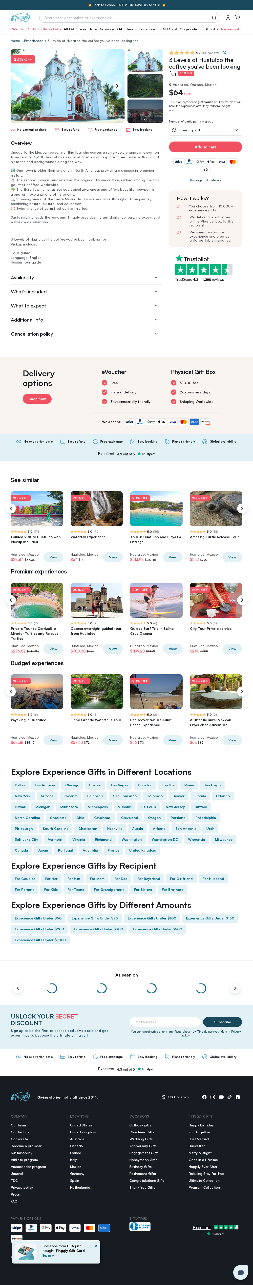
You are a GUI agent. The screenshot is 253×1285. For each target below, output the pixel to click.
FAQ (14, 1201)
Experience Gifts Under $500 (157, 929)
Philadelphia (205, 818)
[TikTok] (229, 1097)
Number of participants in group (191, 121)
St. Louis (148, 807)
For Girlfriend (181, 879)
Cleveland (129, 818)
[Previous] (11, 508)
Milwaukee (223, 839)
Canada (21, 850)
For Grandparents (109, 889)
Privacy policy (22, 1187)
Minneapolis (98, 807)
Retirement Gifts (142, 1173)
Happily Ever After (203, 1166)
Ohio (80, 818)
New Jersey (175, 807)
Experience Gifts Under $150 (210, 918)
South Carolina (55, 828)
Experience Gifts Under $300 (98, 929)
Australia (90, 850)
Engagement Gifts (144, 1153)
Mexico (76, 1166)
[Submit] (215, 17)
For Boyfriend (148, 879)
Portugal (65, 850)
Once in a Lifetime (203, 1160)
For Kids (51, 889)
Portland (178, 818)
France (113, 850)
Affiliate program (24, 1160)
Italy (73, 1160)
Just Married (199, 1139)
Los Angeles (45, 785)
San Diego (212, 785)
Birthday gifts (140, 1125)
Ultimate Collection (204, 1180)
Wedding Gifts (24, 29)
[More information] (224, 52)
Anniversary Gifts (143, 1146)
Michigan (42, 807)
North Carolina (27, 818)
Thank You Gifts (142, 1187)
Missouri (124, 807)
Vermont (55, 839)
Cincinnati (102, 818)
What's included (29, 291)
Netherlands (80, 1187)
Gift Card (169, 29)
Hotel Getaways (101, 29)
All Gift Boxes (75, 29)
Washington (132, 839)
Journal (17, 1173)
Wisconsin (196, 839)
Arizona (47, 796)
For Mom (97, 879)
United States (81, 1125)
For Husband (213, 879)
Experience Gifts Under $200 (39, 929)
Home (15, 41)
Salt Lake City (26, 839)
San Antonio (185, 828)
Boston (95, 785)
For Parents (24, 889)
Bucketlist (197, 1146)
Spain (74, 1180)
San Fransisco (125, 796)
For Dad (120, 879)
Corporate (188, 29)
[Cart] (237, 17)
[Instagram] (213, 1097)
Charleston (87, 828)
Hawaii (20, 807)
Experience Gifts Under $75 (94, 918)
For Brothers (172, 889)
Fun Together (200, 1132)
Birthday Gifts (49, 29)
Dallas (20, 785)
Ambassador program (28, 1166)
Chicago (72, 785)
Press (15, 1194)
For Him (73, 879)
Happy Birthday (201, 1125)
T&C (14, 1180)
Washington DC (165, 839)
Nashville (114, 828)
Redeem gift (231, 29)
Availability (22, 277)
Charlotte (58, 818)
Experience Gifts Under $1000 (40, 940)
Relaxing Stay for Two (206, 1173)
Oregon (154, 818)
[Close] (96, 1253)
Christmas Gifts (141, 1132)
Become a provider (26, 1146)
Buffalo (201, 807)
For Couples (25, 879)
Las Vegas (119, 785)
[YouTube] (221, 1097)
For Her (51, 879)
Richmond (103, 839)
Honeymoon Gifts (143, 1160)
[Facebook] (204, 1097)
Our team (18, 1125)
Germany (77, 1173)
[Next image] (145, 120)
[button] (127, 29)
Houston (145, 785)
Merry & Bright (200, 1153)
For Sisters (143, 889)
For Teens (75, 889)
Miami (189, 785)
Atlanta (159, 828)
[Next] (117, 86)
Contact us (20, 1132)
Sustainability (21, 1153)
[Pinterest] (238, 1097)
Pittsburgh (24, 828)
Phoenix (70, 796)
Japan (43, 850)
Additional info (27, 320)
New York (23, 796)
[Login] (228, 17)
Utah (210, 828)
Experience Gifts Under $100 (152, 918)
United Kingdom (142, 850)
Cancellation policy (32, 334)
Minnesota (69, 807)
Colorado (155, 796)
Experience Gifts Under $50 (38, 918)
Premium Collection (204, 1187)
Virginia (78, 839)
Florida (200, 796)
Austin (137, 828)
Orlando (223, 796)
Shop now (37, 399)
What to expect (28, 306)
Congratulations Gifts (147, 1180)
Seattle (168, 785)
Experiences (33, 41)
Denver (178, 796)
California (95, 796)
